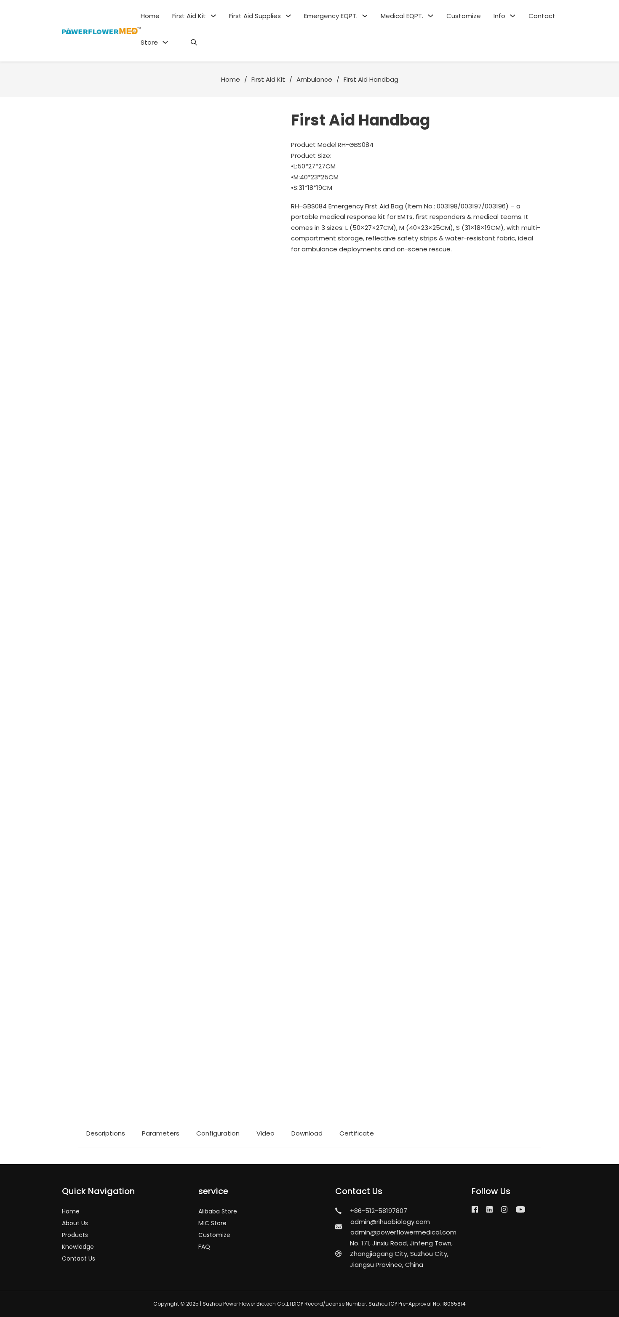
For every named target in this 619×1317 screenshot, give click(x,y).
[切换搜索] (193, 42)
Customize (463, 15)
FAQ (204, 1246)
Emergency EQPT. (331, 15)
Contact (541, 15)
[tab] (105, 1133)
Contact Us (78, 1258)
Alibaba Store (217, 1211)
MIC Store (212, 1223)
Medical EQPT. (402, 15)
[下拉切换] (213, 16)
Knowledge (78, 1246)
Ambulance (314, 79)
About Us (75, 1223)
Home (150, 15)
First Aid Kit (189, 15)
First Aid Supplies (255, 15)
